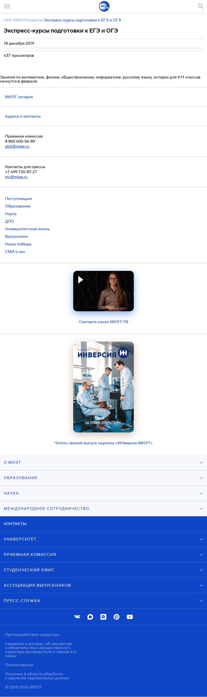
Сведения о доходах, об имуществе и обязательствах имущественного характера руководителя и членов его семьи (40, 649)
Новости (34, 20)
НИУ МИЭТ (14, 20)
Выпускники (16, 236)
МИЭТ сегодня (19, 96)
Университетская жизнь (27, 228)
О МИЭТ (12, 462)
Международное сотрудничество (46, 508)
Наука (11, 213)
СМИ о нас (15, 251)
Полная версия (19, 664)
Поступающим (18, 198)
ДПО (9, 221)
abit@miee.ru (17, 146)
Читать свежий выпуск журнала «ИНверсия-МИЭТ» (103, 443)
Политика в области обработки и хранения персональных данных (37, 676)
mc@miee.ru (16, 176)
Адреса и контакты (23, 116)
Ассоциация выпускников (37, 585)
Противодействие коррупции (32, 634)
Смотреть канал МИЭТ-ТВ (103, 321)
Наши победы (18, 244)
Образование (18, 206)
